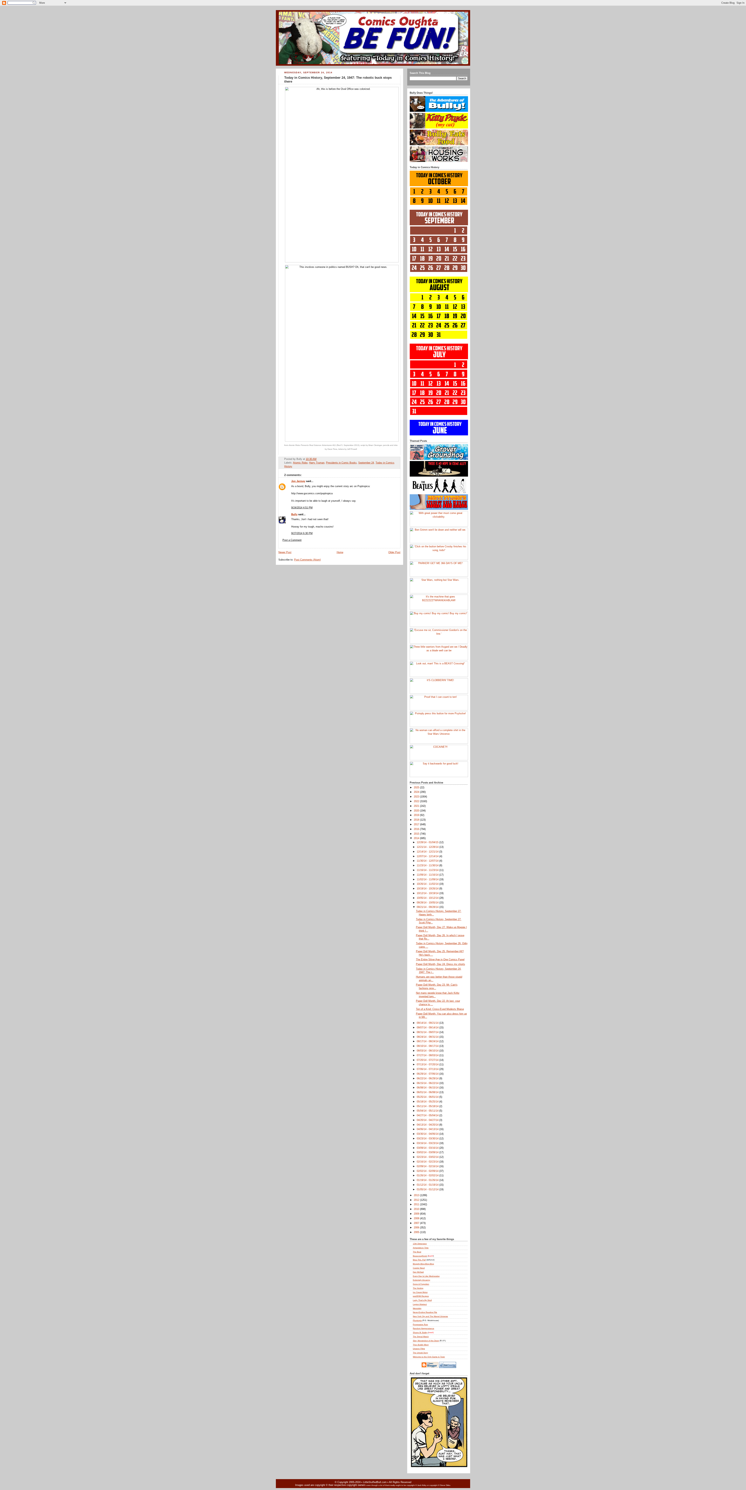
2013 (417, 1195)
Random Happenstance (423, 1328)
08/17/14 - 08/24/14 (428, 1041)
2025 (417, 787)
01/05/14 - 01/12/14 (428, 1189)
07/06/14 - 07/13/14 (428, 1069)
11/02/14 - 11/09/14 (428, 879)
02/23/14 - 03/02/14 (428, 1157)
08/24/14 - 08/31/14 (428, 1037)
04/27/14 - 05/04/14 (428, 1115)
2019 (417, 815)
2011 (417, 1204)
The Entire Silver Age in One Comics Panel (440, 959)
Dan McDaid (418, 1272)
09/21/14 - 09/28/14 (428, 907)
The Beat (417, 1252)
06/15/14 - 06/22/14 (428, 1083)
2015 (417, 833)
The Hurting (418, 1288)
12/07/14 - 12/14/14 (428, 856)
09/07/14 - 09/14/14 (428, 1027)
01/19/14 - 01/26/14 (428, 1180)
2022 (417, 801)
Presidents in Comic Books (341, 462)
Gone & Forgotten (421, 1284)
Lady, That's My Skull (422, 1300)
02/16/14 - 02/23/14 (428, 1161)
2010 (417, 1209)
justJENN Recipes (421, 1296)
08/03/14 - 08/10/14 (428, 1050)
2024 (417, 792)
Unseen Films (419, 1349)
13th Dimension (420, 1244)
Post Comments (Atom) (307, 559)
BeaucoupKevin (420, 1256)
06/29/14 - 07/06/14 (428, 1074)
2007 (417, 1223)
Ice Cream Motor (420, 1292)
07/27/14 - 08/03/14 (428, 1055)
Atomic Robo (300, 462)
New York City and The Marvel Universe (430, 1316)
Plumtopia (417, 1320)
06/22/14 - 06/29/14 (428, 1078)
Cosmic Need (419, 1268)
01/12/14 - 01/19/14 (428, 1184)
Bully (294, 514)
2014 (417, 838)
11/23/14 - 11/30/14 (428, 865)
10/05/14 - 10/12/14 (428, 898)
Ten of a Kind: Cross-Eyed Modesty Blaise (440, 1009)
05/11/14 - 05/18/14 (428, 1106)
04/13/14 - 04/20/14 (428, 1124)
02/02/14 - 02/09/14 (428, 1171)
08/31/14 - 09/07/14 (428, 1032)
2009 (417, 1213)
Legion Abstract (420, 1304)
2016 (417, 829)
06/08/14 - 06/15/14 (428, 1087)
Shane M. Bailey (420, 1332)
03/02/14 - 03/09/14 (428, 1152)
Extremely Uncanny (421, 1280)
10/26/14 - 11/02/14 (428, 884)
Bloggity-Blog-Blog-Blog (423, 1264)
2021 (417, 806)
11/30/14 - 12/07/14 (428, 860)
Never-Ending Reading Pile (425, 1312)
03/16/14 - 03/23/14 (428, 1143)
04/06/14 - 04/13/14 (428, 1129)
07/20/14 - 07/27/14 (428, 1060)
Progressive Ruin (420, 1324)
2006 (417, 1227)
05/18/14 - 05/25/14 (428, 1101)
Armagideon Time (421, 1248)
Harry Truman (316, 462)
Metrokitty (417, 1308)
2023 (417, 796)
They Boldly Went (421, 1345)
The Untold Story (420, 1353)
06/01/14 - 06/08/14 (428, 1092)
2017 (417, 824)
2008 (417, 1218)
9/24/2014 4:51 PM (302, 507)
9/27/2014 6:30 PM (302, 533)
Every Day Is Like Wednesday (426, 1276)
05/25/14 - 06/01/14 (428, 1097)
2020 (417, 810)
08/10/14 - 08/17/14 (428, 1046)
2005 (417, 1232)
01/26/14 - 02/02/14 (428, 1175)
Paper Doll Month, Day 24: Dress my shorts (440, 964)
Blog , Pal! (419, 1260)
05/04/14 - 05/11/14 (428, 1110)
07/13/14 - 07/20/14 (428, 1064)
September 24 (366, 462)
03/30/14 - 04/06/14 (428, 1134)
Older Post (394, 552)
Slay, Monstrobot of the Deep (426, 1341)
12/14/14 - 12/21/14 (428, 851)
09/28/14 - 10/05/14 (428, 902)
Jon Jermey (298, 481)
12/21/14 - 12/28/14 (428, 847)
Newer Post (284, 552)
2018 (417, 819)
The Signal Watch (421, 1336)
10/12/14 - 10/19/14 (428, 893)
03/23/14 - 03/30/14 (428, 1138)
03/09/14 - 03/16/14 (428, 1148)
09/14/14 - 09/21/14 (428, 1023)
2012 (417, 1200)
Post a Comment (292, 540)
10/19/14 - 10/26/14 (428, 888)
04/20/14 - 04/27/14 (428, 1120)
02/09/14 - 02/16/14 (428, 1166)
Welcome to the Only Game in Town (429, 1357)
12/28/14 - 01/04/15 (428, 842)
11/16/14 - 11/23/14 (428, 870)
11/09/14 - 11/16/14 (428, 874)
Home (340, 552)
